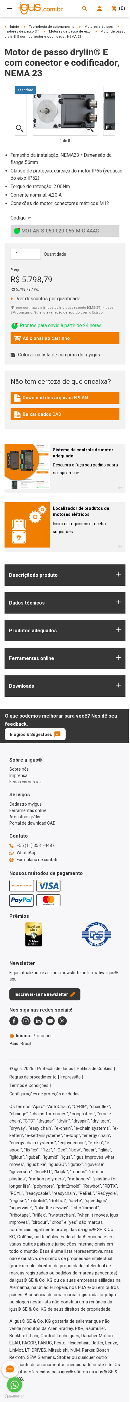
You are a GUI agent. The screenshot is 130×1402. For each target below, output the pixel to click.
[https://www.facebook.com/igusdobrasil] (13, 1020)
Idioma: (34, 1035)
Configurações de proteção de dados (44, 1093)
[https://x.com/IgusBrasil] (62, 1020)
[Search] (84, 8)
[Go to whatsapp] (14, 1384)
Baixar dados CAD (37, 416)
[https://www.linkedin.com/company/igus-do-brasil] (38, 1020)
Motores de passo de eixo (70, 31)
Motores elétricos (98, 27)
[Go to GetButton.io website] (14, 1396)
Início (14, 27)
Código (18, 218)
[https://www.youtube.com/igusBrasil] (50, 1020)
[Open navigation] (9, 8)
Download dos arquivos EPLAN (50, 399)
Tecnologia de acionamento (51, 27)
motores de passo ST (22, 31)
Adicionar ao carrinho (41, 340)
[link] (65, 400)
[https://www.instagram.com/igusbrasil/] (26, 1020)
